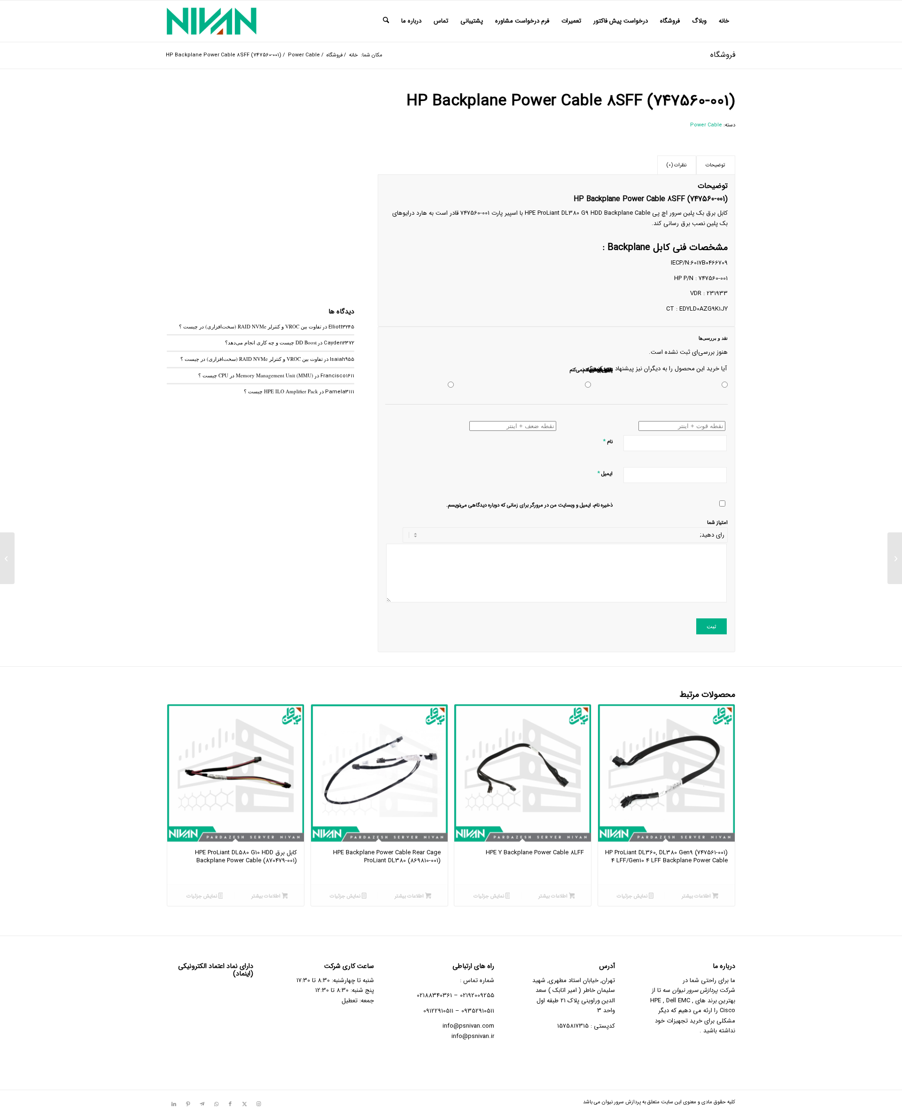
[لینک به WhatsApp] (216, 1104)
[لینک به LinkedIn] (174, 1104)
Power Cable (706, 125)
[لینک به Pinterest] (188, 1104)
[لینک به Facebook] (230, 1104)
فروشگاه (722, 55)
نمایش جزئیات (633, 896)
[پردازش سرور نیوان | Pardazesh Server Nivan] (212, 21)
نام (608, 441)
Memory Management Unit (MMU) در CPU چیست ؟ (255, 375)
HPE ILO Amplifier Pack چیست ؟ (281, 391)
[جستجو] (386, 21)
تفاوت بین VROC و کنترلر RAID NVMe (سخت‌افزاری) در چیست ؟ (250, 326)
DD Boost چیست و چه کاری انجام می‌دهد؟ (271, 342)
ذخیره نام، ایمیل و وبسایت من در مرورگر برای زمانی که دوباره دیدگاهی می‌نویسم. (529, 505)
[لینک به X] (244, 1104)
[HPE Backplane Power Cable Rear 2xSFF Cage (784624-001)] (894, 558)
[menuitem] (724, 21)
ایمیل (605, 473)
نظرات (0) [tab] (676, 165)
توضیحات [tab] (715, 165)
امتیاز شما (717, 523)
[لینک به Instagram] (258, 1104)
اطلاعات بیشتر (697, 896)
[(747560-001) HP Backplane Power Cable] (260, 186)
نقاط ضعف (601, 370)
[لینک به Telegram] (202, 1104)
